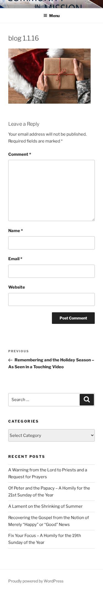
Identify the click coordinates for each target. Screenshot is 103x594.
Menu (54, 15)
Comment (19, 154)
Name (15, 230)
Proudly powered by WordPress (35, 581)
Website (16, 287)
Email (15, 258)
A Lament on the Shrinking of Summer (45, 506)
